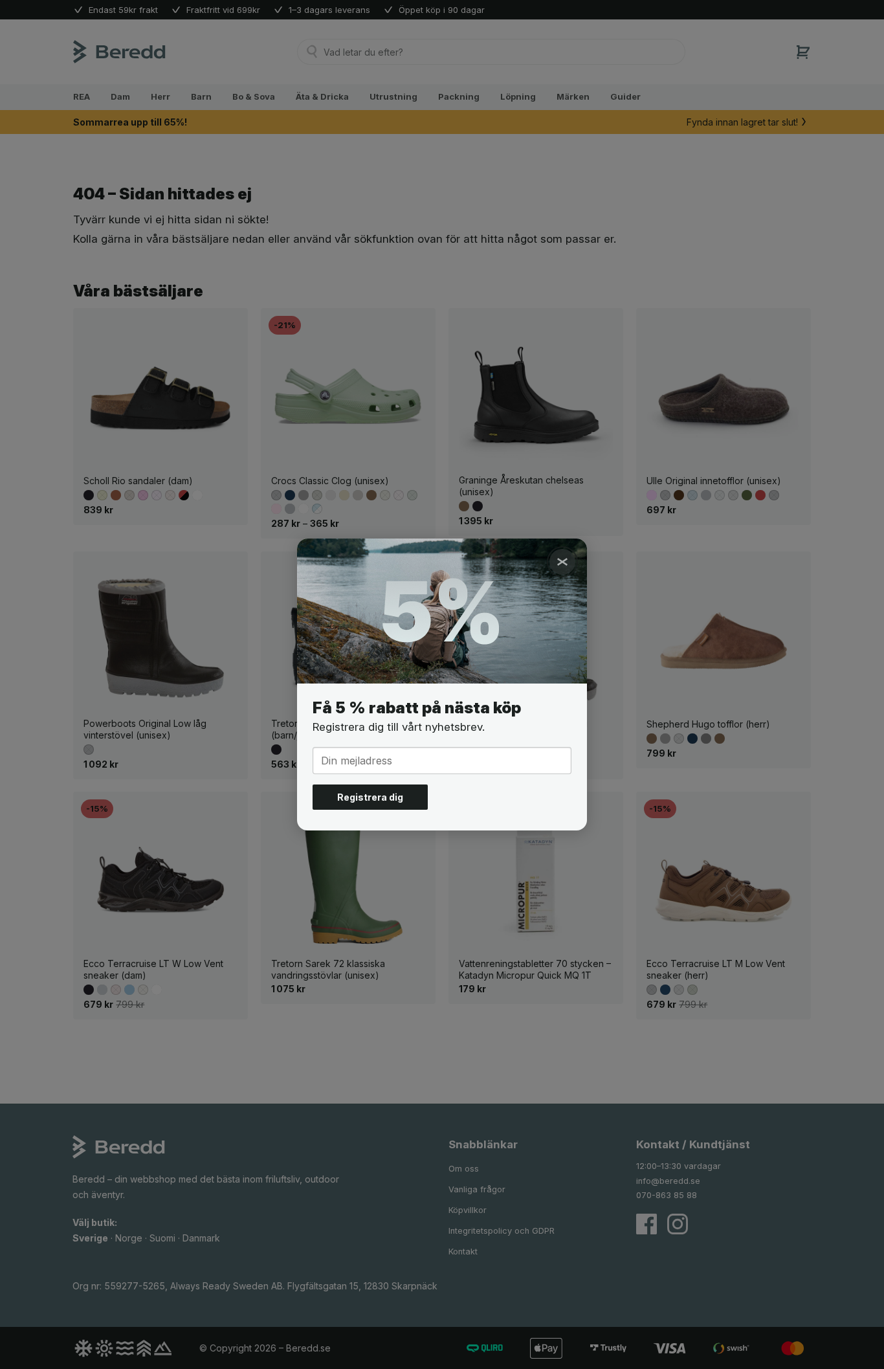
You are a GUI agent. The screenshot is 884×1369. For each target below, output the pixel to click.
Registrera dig (370, 797)
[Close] (562, 562)
